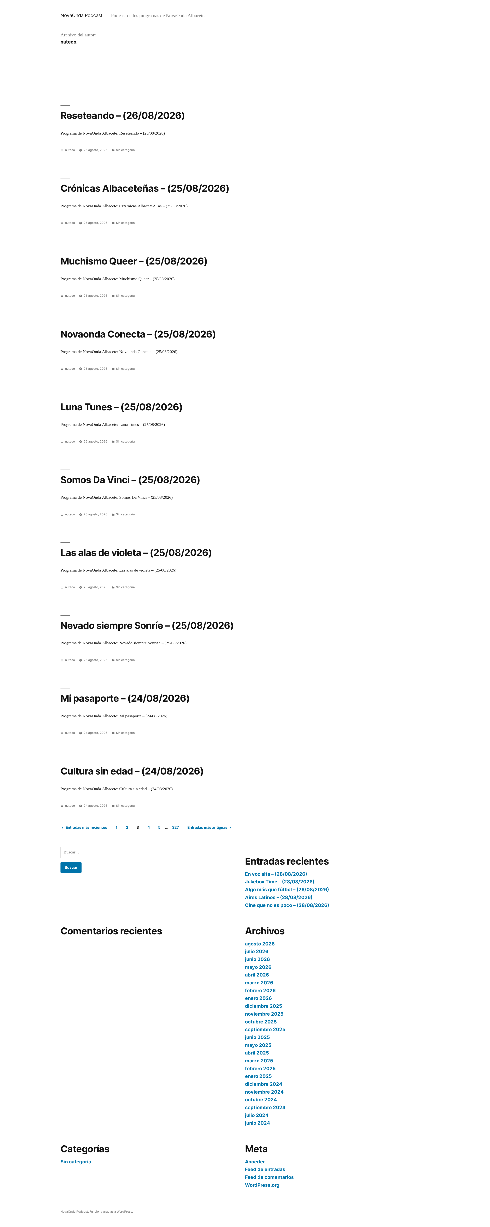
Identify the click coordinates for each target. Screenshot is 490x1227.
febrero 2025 (260, 1068)
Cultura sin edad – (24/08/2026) (132, 771)
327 (175, 827)
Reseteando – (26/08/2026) (122, 115)
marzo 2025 (259, 1061)
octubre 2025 (261, 1022)
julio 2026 (256, 951)
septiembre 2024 (265, 1107)
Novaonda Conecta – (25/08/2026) (138, 334)
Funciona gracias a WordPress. (111, 1211)
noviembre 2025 (264, 1014)
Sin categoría (125, 150)
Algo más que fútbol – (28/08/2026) (287, 889)
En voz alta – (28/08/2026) (276, 874)
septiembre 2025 (265, 1029)
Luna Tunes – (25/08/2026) (121, 407)
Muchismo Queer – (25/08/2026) (133, 261)
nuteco (70, 150)
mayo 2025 (258, 1045)
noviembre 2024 (264, 1092)
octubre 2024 (261, 1099)
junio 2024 (257, 1123)
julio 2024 (257, 1115)
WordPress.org (262, 1185)
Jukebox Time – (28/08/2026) (279, 882)
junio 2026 (257, 959)
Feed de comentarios (269, 1177)
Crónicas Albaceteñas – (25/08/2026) (144, 188)
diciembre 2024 (263, 1084)
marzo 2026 (259, 983)
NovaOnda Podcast (81, 15)
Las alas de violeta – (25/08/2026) (136, 552)
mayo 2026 (258, 967)
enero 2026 (258, 998)
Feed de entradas (265, 1169)
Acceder (255, 1162)
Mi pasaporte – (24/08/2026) (125, 698)
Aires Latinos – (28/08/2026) (279, 897)
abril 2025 (257, 1053)
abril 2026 (257, 975)
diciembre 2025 (263, 1006)
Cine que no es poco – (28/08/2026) (287, 905)
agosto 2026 (260, 944)
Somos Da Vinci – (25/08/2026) (130, 479)
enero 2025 (258, 1076)
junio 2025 (257, 1037)
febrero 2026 (260, 990)
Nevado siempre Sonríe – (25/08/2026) (147, 625)
